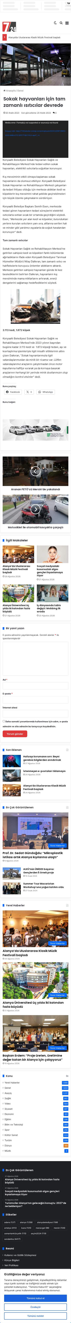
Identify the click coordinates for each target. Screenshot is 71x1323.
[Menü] (67, 22)
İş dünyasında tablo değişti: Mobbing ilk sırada (49, 608)
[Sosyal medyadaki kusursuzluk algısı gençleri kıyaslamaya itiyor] (52, 554)
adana (9, 1222)
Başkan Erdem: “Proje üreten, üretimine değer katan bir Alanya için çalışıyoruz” (33, 1057)
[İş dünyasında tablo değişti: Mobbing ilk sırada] (52, 593)
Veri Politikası (11, 1265)
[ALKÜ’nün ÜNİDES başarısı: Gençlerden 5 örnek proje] (12, 873)
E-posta (8, 693)
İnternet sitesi (10, 707)
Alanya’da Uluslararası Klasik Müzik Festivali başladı (34, 37)
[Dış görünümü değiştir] (55, 22)
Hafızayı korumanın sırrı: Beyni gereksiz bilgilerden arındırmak (42, 758)
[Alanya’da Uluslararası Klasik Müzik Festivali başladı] (18, 554)
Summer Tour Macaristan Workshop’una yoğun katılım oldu (43, 885)
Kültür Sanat (11, 1135)
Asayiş (8, 1093)
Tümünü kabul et (36, 1298)
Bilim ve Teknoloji (14, 1124)
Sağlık (8, 1098)
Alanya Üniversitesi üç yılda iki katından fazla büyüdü (16, 608)
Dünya (8, 1145)
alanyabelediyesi (47, 1222)
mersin (59, 1228)
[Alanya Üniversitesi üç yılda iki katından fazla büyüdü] (18, 593)
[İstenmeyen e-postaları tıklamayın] (12, 775)
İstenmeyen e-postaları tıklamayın (44, 771)
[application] (35, 139)
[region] (35, 1296)
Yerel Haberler (12, 1082)
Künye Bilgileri (11, 1260)
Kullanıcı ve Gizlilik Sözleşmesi (20, 1255)
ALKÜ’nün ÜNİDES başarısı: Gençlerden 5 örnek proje (38, 870)
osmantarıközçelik (15, 1233)
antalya (10, 1228)
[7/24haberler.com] (9, 27)
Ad (5, 679)
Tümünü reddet (35, 1315)
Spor (7, 1129)
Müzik (8, 1150)
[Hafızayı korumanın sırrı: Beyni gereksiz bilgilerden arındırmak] (12, 761)
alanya (26, 1222)
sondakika (12, 1239)
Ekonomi (9, 1114)
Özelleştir (35, 1307)
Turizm (8, 1140)
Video (8, 1103)
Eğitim (8, 1119)
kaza (26, 1228)
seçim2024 (38, 1233)
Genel (20, 90)
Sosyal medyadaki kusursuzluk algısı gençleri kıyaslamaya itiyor (50, 570)
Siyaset (9, 1109)
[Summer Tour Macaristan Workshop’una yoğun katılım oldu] (12, 888)
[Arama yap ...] (61, 22)
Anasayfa (10, 90)
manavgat (42, 1228)
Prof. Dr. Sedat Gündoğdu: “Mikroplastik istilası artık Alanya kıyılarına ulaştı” (33, 855)
